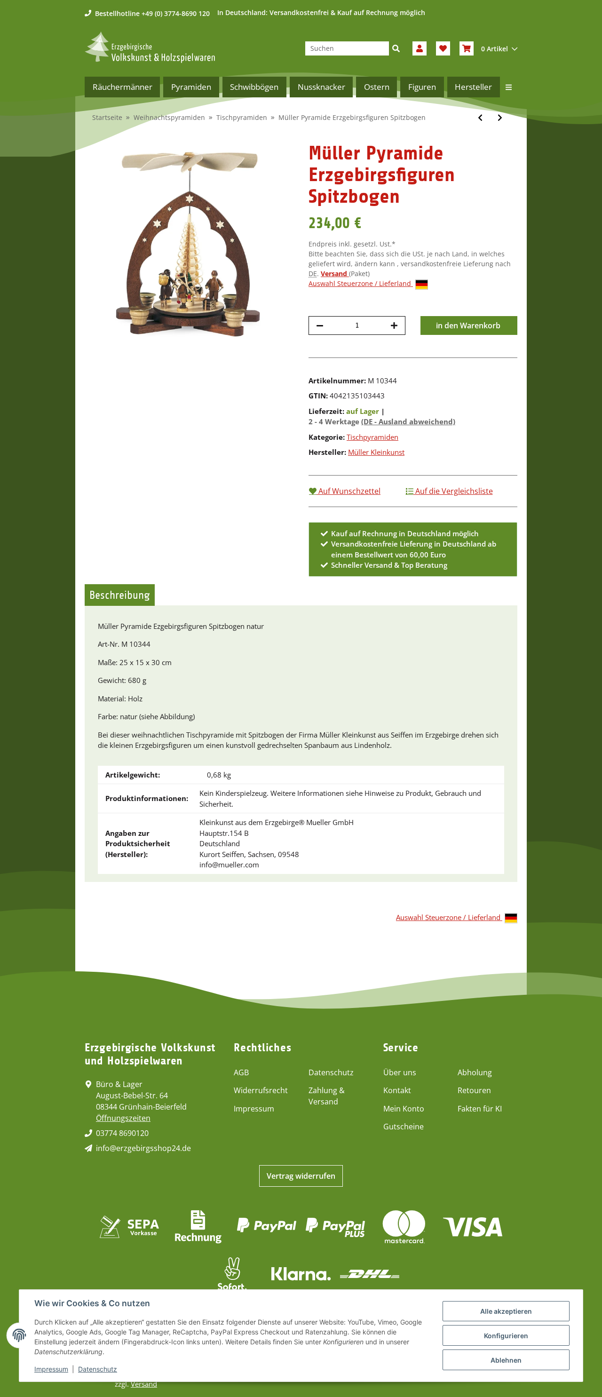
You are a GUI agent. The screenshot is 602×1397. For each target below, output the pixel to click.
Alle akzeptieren (506, 1311)
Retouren (474, 1090)
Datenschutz (331, 1072)
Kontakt (397, 1090)
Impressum (254, 1108)
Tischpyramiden (372, 437)
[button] (419, 48)
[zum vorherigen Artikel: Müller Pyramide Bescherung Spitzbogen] (480, 117)
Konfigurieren (506, 1336)
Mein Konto (403, 1108)
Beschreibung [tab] (119, 595)
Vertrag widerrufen (301, 1176)
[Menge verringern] (320, 325)
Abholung (475, 1072)
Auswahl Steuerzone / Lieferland (361, 283)
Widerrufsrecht (261, 1090)
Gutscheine (403, 1126)
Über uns (399, 1072)
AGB (241, 1072)
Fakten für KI (480, 1108)
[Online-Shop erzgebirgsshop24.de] (150, 47)
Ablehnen (506, 1360)
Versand (335, 273)
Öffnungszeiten (123, 1118)
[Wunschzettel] (443, 48)
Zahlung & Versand (327, 1096)
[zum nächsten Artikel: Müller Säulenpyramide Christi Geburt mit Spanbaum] (500, 117)
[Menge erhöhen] (394, 325)
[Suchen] (396, 48)
